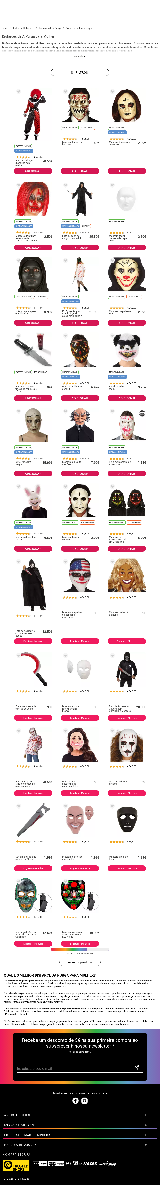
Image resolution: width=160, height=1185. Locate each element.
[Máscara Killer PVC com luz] (65, 336)
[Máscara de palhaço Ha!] (112, 261)
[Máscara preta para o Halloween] (18, 261)
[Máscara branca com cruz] (65, 487)
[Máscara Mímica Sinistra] (112, 731)
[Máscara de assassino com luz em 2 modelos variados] (112, 487)
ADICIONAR (33, 171)
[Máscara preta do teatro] (112, 806)
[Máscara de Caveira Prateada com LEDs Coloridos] (18, 882)
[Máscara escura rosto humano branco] (65, 656)
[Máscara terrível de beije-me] (65, 92)
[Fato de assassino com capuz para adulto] (18, 562)
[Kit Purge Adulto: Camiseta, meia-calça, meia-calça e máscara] (65, 261)
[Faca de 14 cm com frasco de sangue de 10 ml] (18, 336)
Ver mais (79, 56)
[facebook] (75, 1101)
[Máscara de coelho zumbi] (18, 487)
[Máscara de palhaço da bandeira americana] (65, 562)
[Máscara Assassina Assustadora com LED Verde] (65, 882)
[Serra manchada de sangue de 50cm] (18, 806)
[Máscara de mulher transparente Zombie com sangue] (18, 186)
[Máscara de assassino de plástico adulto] (65, 731)
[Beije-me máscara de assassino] (112, 412)
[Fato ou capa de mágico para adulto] (65, 186)
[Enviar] (137, 1067)
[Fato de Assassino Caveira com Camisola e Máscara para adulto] (112, 656)
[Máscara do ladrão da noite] (112, 562)
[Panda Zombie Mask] (112, 336)
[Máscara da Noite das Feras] (65, 412)
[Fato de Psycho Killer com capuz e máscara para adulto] (18, 731)
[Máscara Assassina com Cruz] (112, 92)
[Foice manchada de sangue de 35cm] (18, 656)
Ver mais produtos (80, 962)
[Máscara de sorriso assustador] (65, 806)
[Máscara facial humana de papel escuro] (112, 186)
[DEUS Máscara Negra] (18, 412)
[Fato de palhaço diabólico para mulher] (18, 92)
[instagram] (84, 1101)
